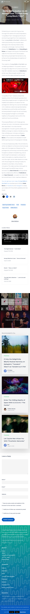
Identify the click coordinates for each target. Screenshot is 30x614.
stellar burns (14, 207)
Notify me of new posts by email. (11, 513)
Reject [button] (17, 612)
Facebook (10, 185)
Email (3, 487)
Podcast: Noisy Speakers (8, 576)
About (3, 553)
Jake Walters (7, 19)
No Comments (23, 19)
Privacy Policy (5, 559)
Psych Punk (6, 207)
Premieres (15, 7)
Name (3, 479)
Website (4, 494)
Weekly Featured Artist (8, 587)
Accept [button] (11, 612)
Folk (18, 204)
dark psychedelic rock (8, 204)
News (3, 573)
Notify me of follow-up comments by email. (14, 509)
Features (4, 568)
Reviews (4, 582)
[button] (28, 1)
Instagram (19, 185)
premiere (23, 204)
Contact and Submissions (8, 555)
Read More (23, 612)
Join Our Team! (6, 557)
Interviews (4, 570)
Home (3, 551)
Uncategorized (6, 584)
